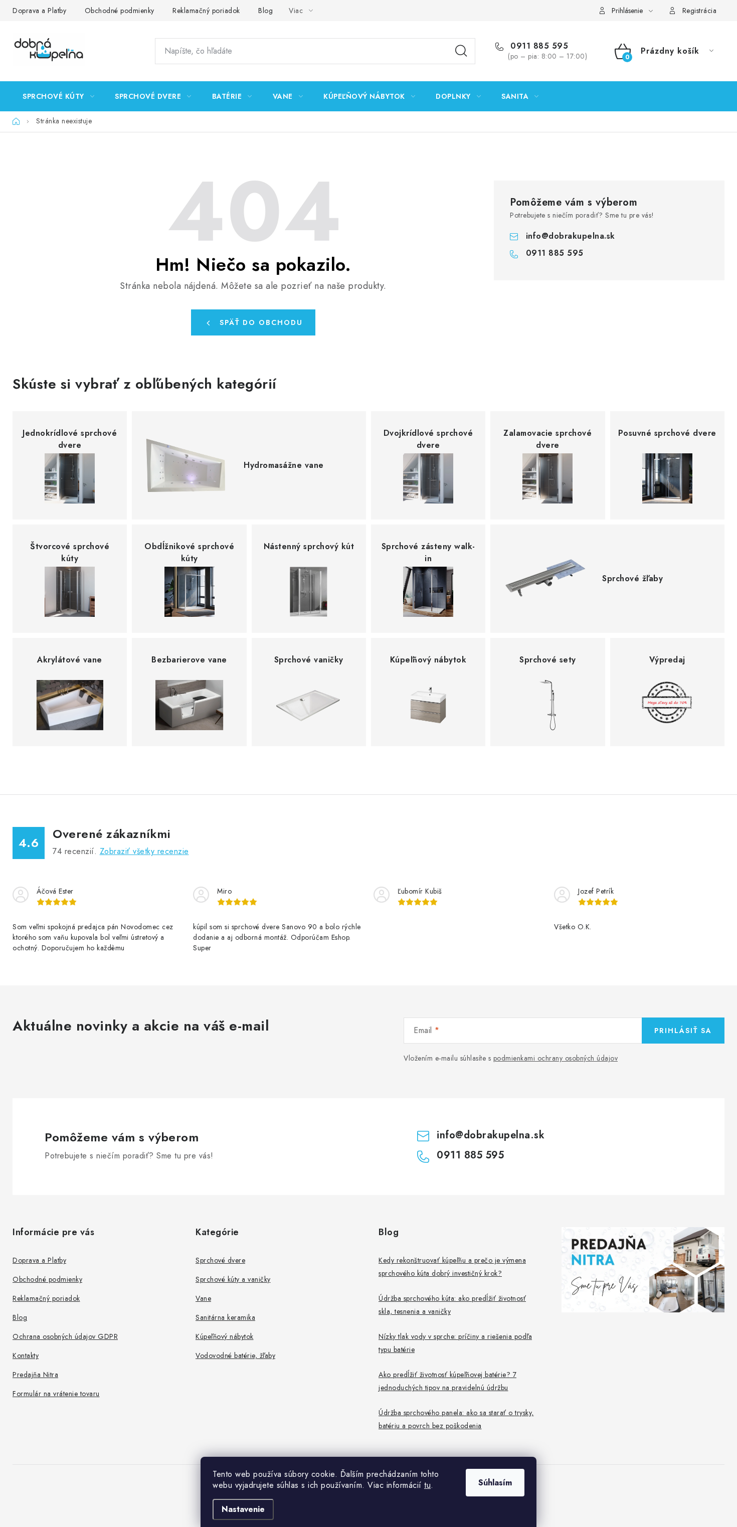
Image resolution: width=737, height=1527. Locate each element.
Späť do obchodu (261, 322)
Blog (265, 11)
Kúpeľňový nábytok (225, 1336)
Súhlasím (495, 1482)
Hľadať (461, 51)
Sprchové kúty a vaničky (233, 1279)
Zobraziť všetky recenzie (144, 851)
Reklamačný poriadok (206, 11)
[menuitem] (58, 96)
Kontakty (26, 1355)
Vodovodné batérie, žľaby (235, 1355)
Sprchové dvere (220, 1260)
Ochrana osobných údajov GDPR (65, 1336)
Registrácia (699, 11)
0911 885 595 (538, 46)
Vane (203, 1298)
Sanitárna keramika (225, 1317)
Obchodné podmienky (119, 11)
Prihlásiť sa (683, 1031)
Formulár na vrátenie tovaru (56, 1394)
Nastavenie (243, 1509)
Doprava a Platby (39, 11)
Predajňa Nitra (35, 1375)
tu (427, 1485)
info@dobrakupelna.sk (570, 236)
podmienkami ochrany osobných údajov (555, 1058)
